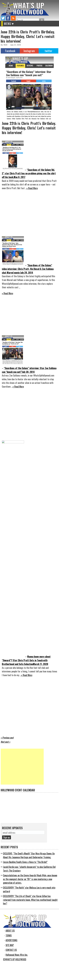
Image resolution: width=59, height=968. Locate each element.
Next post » (5, 741)
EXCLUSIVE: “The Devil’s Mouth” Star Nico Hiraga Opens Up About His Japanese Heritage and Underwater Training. (29, 855)
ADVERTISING (11, 940)
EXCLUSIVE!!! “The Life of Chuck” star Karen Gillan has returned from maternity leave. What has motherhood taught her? (30, 899)
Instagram (29, 51)
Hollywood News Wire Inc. (17, 954)
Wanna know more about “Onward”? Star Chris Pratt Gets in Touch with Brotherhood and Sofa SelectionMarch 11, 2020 (26, 660)
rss (13, 18)
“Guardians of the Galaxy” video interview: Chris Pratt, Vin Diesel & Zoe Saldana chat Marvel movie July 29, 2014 (28, 269)
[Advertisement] (22, 767)
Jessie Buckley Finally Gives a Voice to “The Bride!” (25, 862)
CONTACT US (11, 950)
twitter (3, 18)
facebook (8, 18)
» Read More (32, 188)
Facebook (10, 51)
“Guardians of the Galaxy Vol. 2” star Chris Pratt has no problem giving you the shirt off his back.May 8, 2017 (29, 173)
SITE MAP (10, 945)
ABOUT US (10, 930)
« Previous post (7, 737)
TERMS (9, 935)
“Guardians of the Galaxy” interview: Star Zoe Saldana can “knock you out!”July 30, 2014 (29, 370)
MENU (7, 23)
